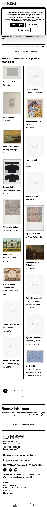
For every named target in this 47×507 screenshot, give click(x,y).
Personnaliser (23, 30)
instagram (15, 470)
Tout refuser (32, 25)
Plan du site (8, 493)
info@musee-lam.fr (10, 449)
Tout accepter (17, 25)
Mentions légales (10, 485)
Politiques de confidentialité (14, 488)
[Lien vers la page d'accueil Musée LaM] (9, 4)
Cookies (6, 490)
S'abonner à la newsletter (23, 425)
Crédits (6, 483)
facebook (5, 470)
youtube (10, 470)
